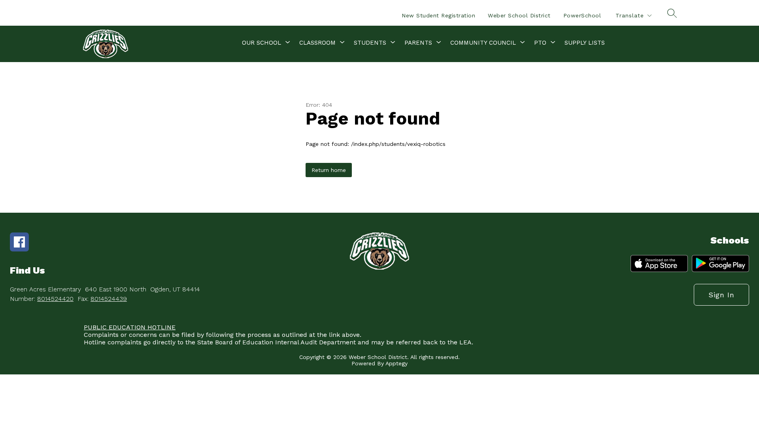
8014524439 (109, 298)
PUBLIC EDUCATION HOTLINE (130, 327)
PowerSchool (582, 15)
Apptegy (396, 363)
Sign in (721, 295)
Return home (329, 170)
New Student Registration (438, 15)
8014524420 (55, 298)
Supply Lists (585, 42)
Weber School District (519, 15)
